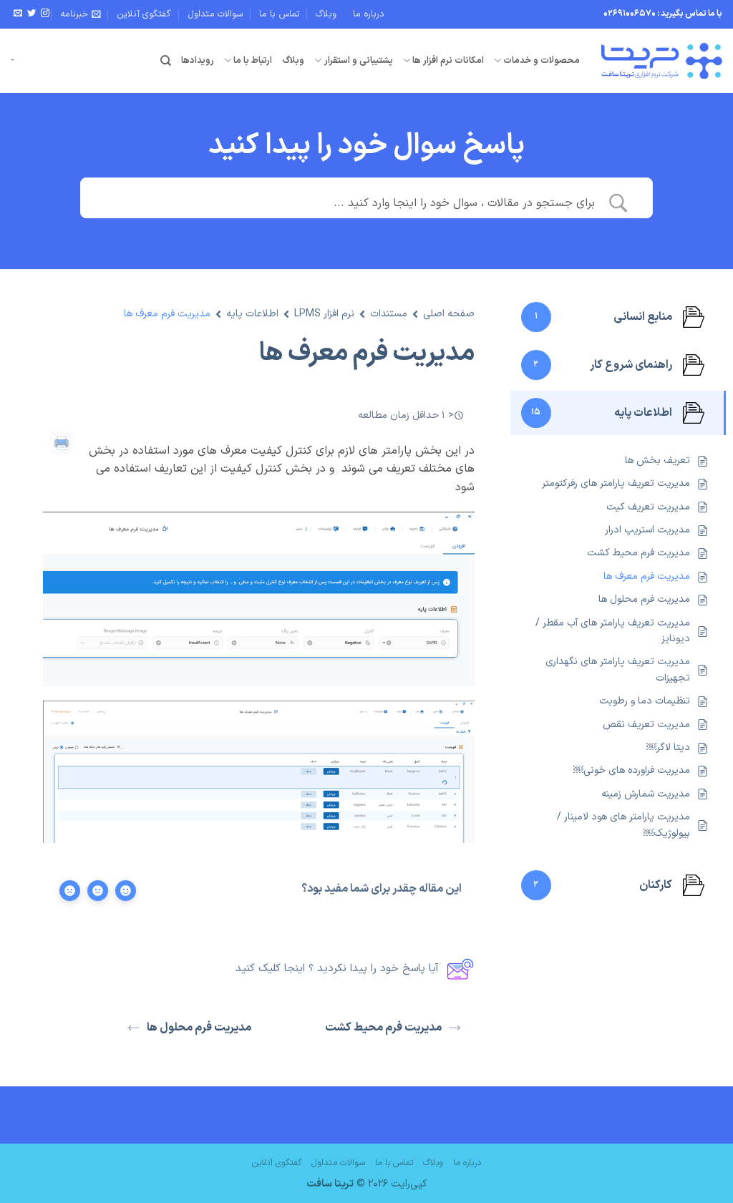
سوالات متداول (215, 14)
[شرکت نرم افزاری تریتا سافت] (661, 61)
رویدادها (197, 60)
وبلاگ (326, 14)
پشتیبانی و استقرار (358, 60)
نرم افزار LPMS (324, 313)
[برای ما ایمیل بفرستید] (18, 14)
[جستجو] (165, 60)
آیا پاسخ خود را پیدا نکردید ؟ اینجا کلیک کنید (337, 968)
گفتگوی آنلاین (144, 14)
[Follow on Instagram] (45, 14)
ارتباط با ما (252, 60)
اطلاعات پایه (252, 313)
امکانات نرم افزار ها (448, 60)
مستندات (388, 313)
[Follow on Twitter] (31, 14)
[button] (80, 14)
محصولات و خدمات (541, 60)
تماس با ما (279, 14)
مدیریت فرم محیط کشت (383, 1027)
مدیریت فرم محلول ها (199, 1027)
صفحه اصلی (449, 313)
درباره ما (368, 14)
